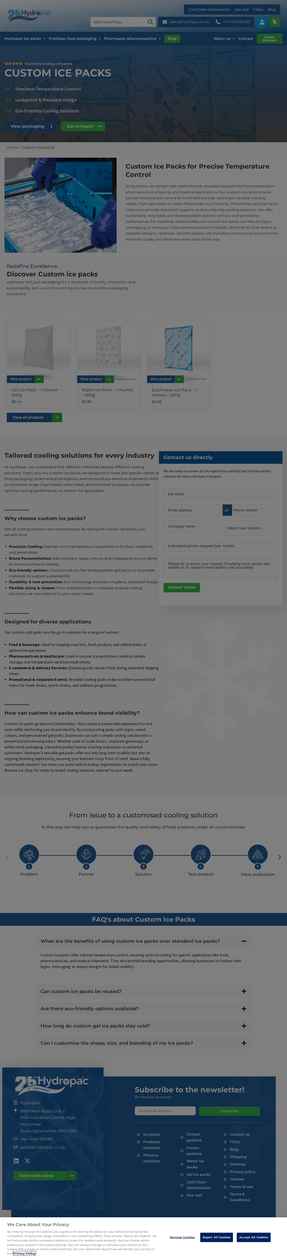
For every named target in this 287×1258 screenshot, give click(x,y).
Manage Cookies (182, 1237)
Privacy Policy (24, 1253)
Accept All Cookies (253, 1237)
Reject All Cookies (216, 1237)
